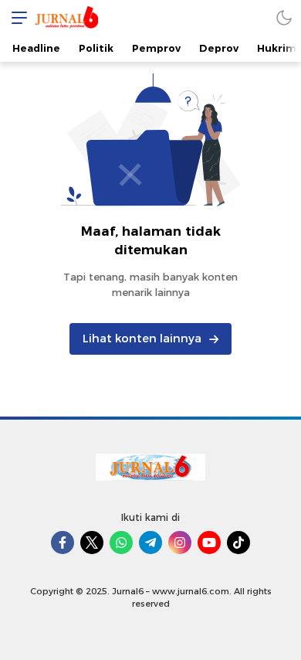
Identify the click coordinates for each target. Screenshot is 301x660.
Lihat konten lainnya (142, 338)
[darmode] (284, 17)
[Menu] (15, 17)
